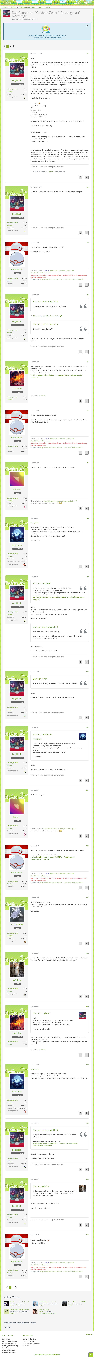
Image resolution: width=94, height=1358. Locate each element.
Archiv (41, 1306)
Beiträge (9, 91)
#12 (87, 790)
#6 (88, 411)
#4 (88, 295)
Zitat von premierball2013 (45, 301)
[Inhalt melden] (80, 177)
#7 (88, 463)
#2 (88, 187)
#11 (87, 727)
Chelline (41, 1304)
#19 (87, 1179)
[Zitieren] (87, 177)
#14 (87, 898)
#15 (87, 953)
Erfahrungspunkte (12, 89)
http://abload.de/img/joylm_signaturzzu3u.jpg (58, 501)
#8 (88, 518)
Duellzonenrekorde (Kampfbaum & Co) (23, 1302)
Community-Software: (47, 1355)
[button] (91, 3)
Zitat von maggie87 (42, 583)
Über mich (42, 396)
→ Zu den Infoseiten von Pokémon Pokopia (47, 38)
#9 (88, 576)
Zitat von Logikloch (42, 1013)
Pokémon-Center (15, 1306)
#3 (88, 243)
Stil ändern (89, 1334)
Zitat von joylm (40, 678)
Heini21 (70, 1304)
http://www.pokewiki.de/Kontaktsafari (46, 316)
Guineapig (13, 1304)
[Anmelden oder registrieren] (85, 3)
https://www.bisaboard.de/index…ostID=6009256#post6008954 (61, 279)
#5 (88, 362)
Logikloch (17, 19)
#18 (87, 1123)
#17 (87, 1065)
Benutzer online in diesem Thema (20, 1322)
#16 (87, 1006)
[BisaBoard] (6, 2)
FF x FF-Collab (44, 1310)
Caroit (41, 1311)
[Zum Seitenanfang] (90, 1354)
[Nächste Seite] (13, 46)
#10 (87, 672)
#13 (87, 846)
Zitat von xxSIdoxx (41, 1186)
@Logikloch (35, 523)
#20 (87, 1235)
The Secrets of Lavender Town (20, 1310)
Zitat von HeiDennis (42, 734)
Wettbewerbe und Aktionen (47, 1313)
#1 (88, 54)
